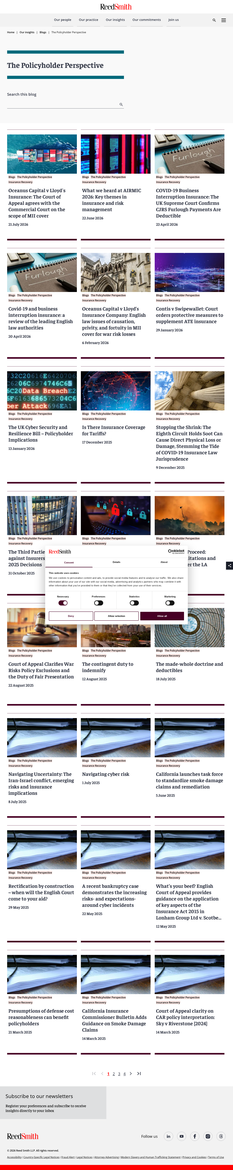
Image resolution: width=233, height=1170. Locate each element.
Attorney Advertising (106, 1157)
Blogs (43, 32)
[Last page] (139, 1073)
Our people (62, 20)
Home (10, 32)
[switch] (98, 602)
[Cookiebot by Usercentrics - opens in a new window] (170, 551)
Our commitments (147, 20)
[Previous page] (102, 1074)
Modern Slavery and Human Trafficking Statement (151, 1157)
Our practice (88, 20)
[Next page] (131, 1074)
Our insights (115, 20)
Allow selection (116, 616)
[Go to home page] (116, 6)
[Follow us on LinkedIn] (168, 1136)
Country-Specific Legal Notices (41, 1157)
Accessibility (14, 1157)
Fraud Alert (68, 1157)
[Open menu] (223, 20)
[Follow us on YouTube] (181, 1136)
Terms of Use (216, 1157)
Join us (173, 20)
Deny (71, 616)
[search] (121, 104)
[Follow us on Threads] (221, 1136)
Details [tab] (116, 562)
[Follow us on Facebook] (195, 1136)
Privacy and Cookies (194, 1157)
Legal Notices (84, 1157)
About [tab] (164, 562)
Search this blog (21, 94)
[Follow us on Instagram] (208, 1136)
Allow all (162, 616)
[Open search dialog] (214, 20)
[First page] (94, 1073)
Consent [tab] (69, 562)
